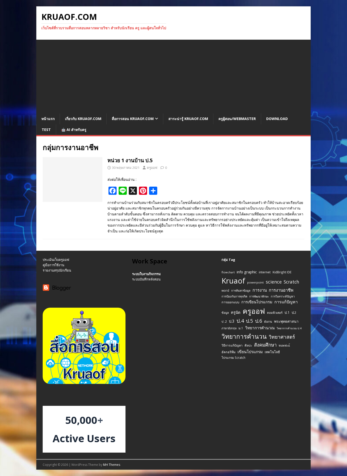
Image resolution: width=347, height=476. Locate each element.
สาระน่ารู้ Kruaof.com (188, 118)
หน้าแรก (48, 118)
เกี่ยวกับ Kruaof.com (83, 118)
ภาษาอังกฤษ (229, 328)
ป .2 (224, 321)
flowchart (228, 272)
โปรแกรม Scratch (233, 357)
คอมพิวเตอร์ (274, 313)
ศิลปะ (248, 345)
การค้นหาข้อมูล (240, 290)
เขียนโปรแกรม (250, 351)
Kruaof (233, 281)
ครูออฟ (152, 167)
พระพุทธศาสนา (286, 321)
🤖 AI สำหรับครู (73, 129)
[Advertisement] (173, 75)
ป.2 (294, 312)
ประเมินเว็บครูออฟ (56, 259)
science (274, 282)
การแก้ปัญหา (286, 302)
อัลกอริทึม (228, 352)
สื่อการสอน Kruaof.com (133, 118)
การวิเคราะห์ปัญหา (283, 296)
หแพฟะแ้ (284, 345)
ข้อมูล (225, 313)
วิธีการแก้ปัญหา (232, 345)
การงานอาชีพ (281, 290)
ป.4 (240, 320)
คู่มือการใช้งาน (53, 265)
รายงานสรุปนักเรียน (57, 270)
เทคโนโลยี (272, 352)
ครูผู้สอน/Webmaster (237, 118)
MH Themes (111, 465)
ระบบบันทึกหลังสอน (146, 279)
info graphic (247, 271)
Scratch (291, 282)
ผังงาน (268, 321)
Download (277, 118)
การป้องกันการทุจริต (234, 296)
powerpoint (255, 282)
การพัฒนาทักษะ (259, 296)
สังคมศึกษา (265, 345)
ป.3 (231, 321)
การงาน (260, 290)
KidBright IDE (282, 272)
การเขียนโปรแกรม (256, 301)
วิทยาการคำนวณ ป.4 (289, 328)
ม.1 (241, 328)
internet (265, 272)
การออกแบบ (230, 302)
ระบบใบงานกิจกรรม (146, 274)
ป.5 (249, 320)
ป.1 (287, 312)
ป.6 (258, 320)
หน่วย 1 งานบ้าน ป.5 (130, 160)
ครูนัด (236, 312)
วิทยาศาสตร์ (282, 337)
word (225, 290)
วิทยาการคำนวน (244, 336)
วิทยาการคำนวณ (260, 328)
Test (46, 129)
